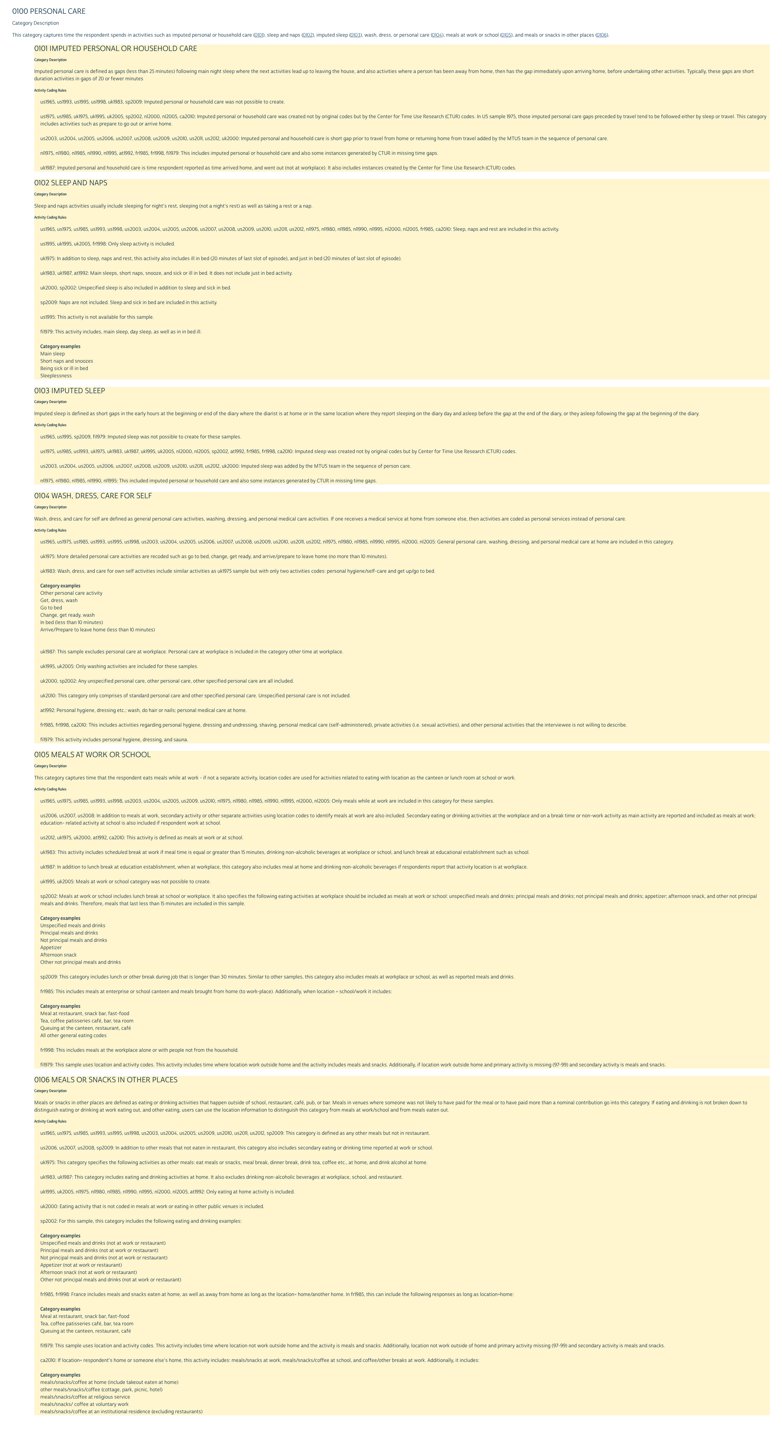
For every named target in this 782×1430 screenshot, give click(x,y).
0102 (307, 35)
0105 (506, 35)
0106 (602, 35)
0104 (437, 35)
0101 (258, 35)
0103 (355, 35)
